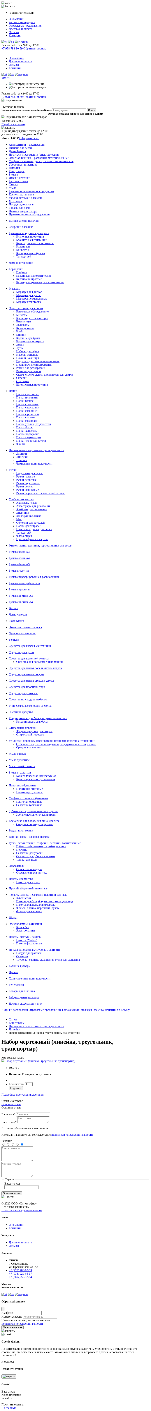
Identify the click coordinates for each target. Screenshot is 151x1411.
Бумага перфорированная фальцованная (34, 576)
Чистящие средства (21, 712)
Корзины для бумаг (28, 338)
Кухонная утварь (19, 965)
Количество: (17, 1084)
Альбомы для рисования (31, 509)
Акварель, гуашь (26, 502)
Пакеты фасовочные (29, 943)
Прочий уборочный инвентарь (28, 888)
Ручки (13, 469)
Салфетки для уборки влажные (35, 856)
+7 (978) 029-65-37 (20, 1273)
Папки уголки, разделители (33, 424)
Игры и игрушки (19, 177)
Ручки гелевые (25, 476)
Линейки (22, 456)
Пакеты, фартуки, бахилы (25, 936)
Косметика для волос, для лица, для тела (34, 820)
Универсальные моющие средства (30, 705)
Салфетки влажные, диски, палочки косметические (41, 161)
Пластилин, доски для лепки (34, 529)
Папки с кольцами (27, 407)
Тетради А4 (23, 256)
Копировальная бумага (30, 253)
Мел (19, 519)
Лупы (19, 348)
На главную (8, 1407)
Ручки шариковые (27, 489)
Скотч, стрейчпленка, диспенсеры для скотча (44, 374)
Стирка (13, 184)
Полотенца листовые (29, 788)
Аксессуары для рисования (33, 506)
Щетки (13, 917)
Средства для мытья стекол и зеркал (31, 680)
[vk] (4, 41)
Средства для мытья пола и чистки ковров (35, 668)
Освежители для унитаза (31, 872)
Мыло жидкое (17, 753)
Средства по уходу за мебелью (28, 699)
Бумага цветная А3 (21, 595)
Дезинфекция (17, 151)
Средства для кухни (21, 652)
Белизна (14, 639)
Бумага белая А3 (19, 551)
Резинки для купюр (28, 371)
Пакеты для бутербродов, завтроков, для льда (44, 901)
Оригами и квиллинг (22, 633)
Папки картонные (27, 394)
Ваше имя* (8, 1114)
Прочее (13, 972)
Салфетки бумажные (29, 805)
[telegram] (21, 41)
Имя (4, 1312)
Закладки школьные (28, 516)
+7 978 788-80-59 (12, 96)
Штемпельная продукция (32, 384)
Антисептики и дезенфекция (27, 144)
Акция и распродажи (22, 22)
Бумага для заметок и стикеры (35, 243)
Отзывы (14, 32)
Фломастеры (24, 535)
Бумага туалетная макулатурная (36, 775)
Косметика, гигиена (21, 194)
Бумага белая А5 (19, 564)
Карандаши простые (29, 279)
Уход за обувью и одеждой (25, 197)
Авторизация (37, 87)
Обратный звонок (34, 48)
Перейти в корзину (13, 124)
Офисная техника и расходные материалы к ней (39, 157)
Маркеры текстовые (28, 301)
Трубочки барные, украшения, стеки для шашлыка (48, 959)
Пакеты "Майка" (26, 940)
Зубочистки (23, 898)
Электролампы (25, 930)
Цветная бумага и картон (32, 539)
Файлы (20, 444)
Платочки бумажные (29, 801)
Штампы (14, 167)
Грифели (21, 272)
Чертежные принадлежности (34, 463)
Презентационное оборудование (29, 214)
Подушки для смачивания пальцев (37, 361)
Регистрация (26, 12)
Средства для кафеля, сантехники (30, 645)
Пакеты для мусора (21, 878)
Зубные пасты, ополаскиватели (36, 814)
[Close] (2, 1309)
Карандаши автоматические (33, 275)
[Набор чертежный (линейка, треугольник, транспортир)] (38, 1061)
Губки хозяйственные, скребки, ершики (41, 846)
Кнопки (21, 334)
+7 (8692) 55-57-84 (20, 1276)
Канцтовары (16, 171)
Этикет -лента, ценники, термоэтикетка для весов (40, 545)
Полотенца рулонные (29, 792)
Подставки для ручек (29, 473)
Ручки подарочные (28, 483)
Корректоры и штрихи (30, 341)
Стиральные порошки (22, 727)
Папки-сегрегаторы (28, 437)
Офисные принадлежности (26, 308)
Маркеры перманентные (31, 298)
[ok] (11, 41)
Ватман (13, 608)
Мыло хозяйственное (22, 766)
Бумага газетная (19, 570)
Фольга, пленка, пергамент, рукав (37, 908)
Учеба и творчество (21, 499)
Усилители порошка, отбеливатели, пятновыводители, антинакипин (52, 740)
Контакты (15, 35)
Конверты (22, 249)
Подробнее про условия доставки (22, 1094)
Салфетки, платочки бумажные (28, 798)
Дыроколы (22, 324)
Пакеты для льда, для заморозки (36, 904)
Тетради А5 (23, 532)
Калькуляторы (25, 328)
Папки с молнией (27, 410)
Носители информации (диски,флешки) (34, 154)
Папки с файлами (27, 420)
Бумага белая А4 (19, 558)
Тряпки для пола (26, 859)
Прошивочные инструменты (34, 364)
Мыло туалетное (19, 760)
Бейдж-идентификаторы (24, 997)
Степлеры (22, 381)
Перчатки (22, 849)
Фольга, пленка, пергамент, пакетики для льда (38, 894)
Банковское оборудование (32, 311)
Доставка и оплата (20, 28)
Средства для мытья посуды (26, 674)
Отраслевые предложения (25, 25)
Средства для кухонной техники (29, 658)
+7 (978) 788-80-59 (20, 1270)
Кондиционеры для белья (32, 721)
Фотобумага (16, 620)
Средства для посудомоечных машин (39, 661)
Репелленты (16, 984)
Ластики (21, 453)
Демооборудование (21, 262)
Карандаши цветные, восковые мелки (40, 282)
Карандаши (16, 269)
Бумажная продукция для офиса (29, 233)
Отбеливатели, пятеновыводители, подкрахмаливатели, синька (56, 744)
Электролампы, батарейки (25, 923)
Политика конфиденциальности (21, 1210)
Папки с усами (25, 417)
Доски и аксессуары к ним (25, 1003)
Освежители (16, 865)
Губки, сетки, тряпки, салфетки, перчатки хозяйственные (45, 843)
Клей (19, 331)
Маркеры (14, 288)
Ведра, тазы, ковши (21, 830)
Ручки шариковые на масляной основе (40, 493)
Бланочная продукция (30, 236)
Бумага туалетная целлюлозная (35, 779)
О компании (16, 18)
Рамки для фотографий (30, 367)
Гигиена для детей (20, 147)
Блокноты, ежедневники (31, 239)
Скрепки (21, 377)
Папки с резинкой (27, 414)
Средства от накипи (28, 747)
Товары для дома (19, 207)
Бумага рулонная (19, 589)
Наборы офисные (27, 354)
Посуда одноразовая (21, 204)
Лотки (20, 344)
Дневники (22, 512)
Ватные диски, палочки (24, 220)
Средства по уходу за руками (34, 824)
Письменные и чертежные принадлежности (36, 450)
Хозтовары (15, 201)
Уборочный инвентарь (23, 164)
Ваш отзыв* (9, 1122)
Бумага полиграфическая (24, 583)
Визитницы (23, 321)
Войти (14, 12)
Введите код (12, 1183)
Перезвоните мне (12, 1327)
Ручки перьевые (26, 479)
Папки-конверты (26, 430)
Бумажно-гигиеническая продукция (31, 191)
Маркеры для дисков (29, 291)
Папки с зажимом (27, 404)
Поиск (91, 110)
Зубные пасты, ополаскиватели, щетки (33, 811)
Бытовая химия (18, 181)
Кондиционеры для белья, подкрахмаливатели (38, 718)
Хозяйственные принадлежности (29, 978)
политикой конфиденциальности (72, 1134)
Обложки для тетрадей (30, 522)
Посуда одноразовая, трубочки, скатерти (34, 949)
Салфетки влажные (21, 226)
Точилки (21, 460)
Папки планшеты (27, 397)
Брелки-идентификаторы (32, 318)
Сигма (13, 1019)
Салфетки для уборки (29, 853)
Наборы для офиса (27, 351)
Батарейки (22, 927)
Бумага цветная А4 (21, 602)
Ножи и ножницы (27, 358)
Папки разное (25, 400)
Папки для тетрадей (28, 525)
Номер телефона (11, 1316)
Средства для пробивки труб (27, 686)
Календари (23, 246)
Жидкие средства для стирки (34, 731)
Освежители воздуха (29, 869)
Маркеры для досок (28, 295)
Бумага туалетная (20, 772)
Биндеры (21, 314)
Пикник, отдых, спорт (23, 211)
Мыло (12, 187)
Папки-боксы (24, 427)
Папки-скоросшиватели (31, 440)
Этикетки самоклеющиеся (25, 627)
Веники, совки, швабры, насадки (29, 836)
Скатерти (22, 956)
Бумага (13, 174)
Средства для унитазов (23, 693)
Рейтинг (6, 1140)
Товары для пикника (22, 991)
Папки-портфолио (27, 434)
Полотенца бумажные (22, 785)
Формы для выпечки (29, 911)
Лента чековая (18, 614)
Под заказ (15, 1088)
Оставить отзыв (11, 1104)
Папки (13, 390)
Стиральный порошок (30, 734)
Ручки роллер (24, 486)
